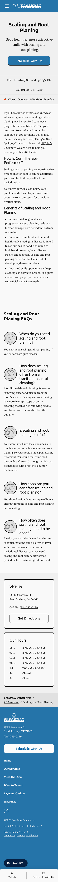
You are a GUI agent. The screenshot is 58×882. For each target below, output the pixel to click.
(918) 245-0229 (34, 89)
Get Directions (29, 618)
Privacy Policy (11, 832)
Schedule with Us (29, 61)
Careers (21, 835)
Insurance (10, 801)
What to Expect (13, 785)
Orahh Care (32, 835)
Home (7, 760)
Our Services (12, 768)
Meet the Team (13, 776)
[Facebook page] (6, 811)
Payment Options (14, 793)
